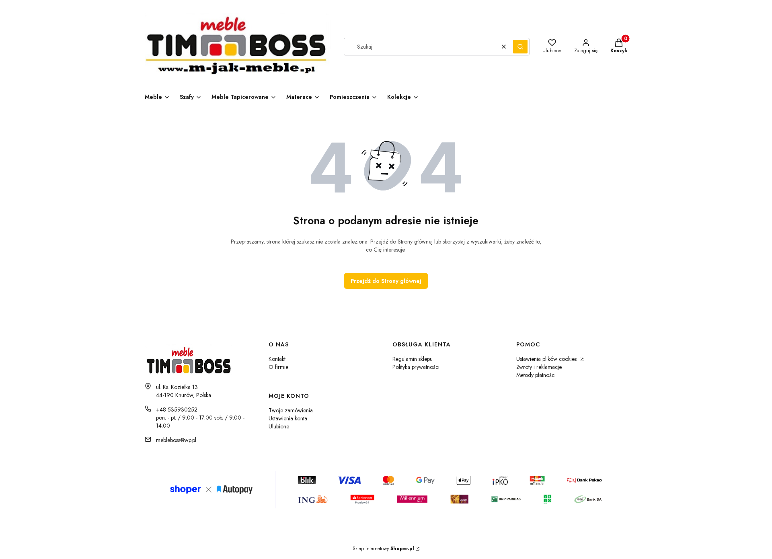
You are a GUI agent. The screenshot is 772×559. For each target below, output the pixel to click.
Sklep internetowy (383, 548)
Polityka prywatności (415, 367)
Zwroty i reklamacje (539, 367)
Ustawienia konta (288, 418)
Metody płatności (536, 375)
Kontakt (277, 359)
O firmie (278, 367)
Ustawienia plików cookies (547, 359)
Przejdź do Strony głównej (386, 281)
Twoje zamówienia (291, 410)
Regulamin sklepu (412, 359)
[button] (520, 46)
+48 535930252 (176, 409)
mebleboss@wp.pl (176, 440)
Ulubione (279, 426)
